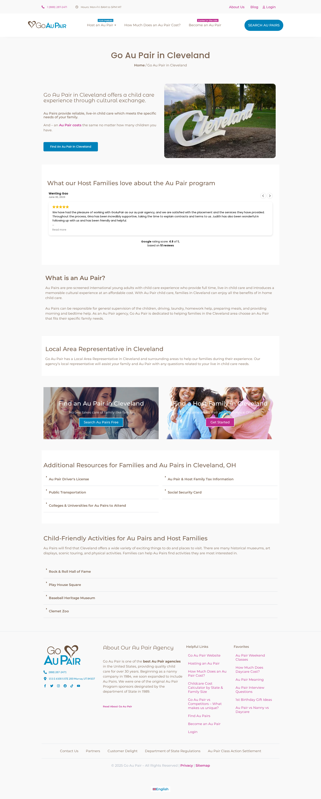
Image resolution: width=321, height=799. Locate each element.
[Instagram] (58, 685)
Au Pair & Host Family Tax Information (201, 479)
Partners (93, 751)
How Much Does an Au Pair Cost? (207, 673)
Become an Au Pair (204, 724)
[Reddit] (65, 685)
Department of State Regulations (172, 751)
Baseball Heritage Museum (72, 598)
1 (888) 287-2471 (57, 7)
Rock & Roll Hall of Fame (70, 572)
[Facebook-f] (45, 685)
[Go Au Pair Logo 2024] (47, 24)
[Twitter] (51, 685)
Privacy (186, 765)
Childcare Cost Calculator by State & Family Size (205, 687)
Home (139, 65)
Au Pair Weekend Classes (250, 657)
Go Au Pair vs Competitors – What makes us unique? (205, 704)
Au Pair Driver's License (69, 479)
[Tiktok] (71, 685)
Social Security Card (185, 492)
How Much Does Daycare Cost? (249, 669)
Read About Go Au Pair (117, 706)
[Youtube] (78, 685)
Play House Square (65, 585)
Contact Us (69, 751)
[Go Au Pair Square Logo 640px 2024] (62, 655)
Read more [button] (59, 229)
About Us (236, 7)
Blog (254, 7)
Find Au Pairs (199, 716)
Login (271, 7)
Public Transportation (67, 492)
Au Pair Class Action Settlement (234, 751)
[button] (270, 196)
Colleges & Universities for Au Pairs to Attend (87, 506)
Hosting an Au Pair (204, 663)
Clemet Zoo (59, 611)
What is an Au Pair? (75, 278)
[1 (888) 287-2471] (43, 7)
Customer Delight (122, 751)
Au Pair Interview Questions (250, 690)
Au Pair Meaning (250, 680)
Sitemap (203, 765)
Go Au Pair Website (204, 655)
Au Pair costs (70, 125)
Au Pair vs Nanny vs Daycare (252, 710)
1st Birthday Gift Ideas (254, 700)
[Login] (263, 7)
